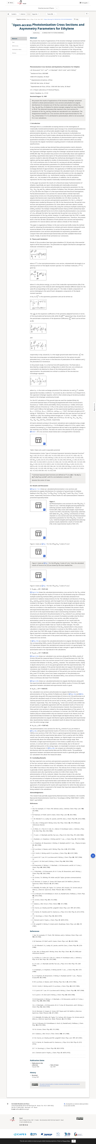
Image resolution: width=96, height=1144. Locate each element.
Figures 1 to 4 (36, 489)
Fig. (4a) (34, 731)
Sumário (14, 14)
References (15, 46)
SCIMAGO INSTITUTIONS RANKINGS (53, 33)
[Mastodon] (21, 1125)
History (14, 53)
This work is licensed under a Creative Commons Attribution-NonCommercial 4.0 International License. (60, 1084)
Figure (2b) (35, 681)
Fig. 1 (45, 544)
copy (76, 19)
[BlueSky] (20, 1125)
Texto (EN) (50, 14)
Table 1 (34, 432)
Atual (28, 14)
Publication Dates (16, 49)
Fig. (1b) (35, 641)
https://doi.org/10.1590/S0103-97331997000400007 (58, 19)
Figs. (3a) (73, 694)
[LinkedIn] (23, 1125)
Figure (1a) (35, 592)
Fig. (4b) (52, 748)
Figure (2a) (35, 656)
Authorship (36, 33)
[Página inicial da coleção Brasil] (12, 1121)
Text (13, 42)
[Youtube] (27, 1125)
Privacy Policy (66, 1141)
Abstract (14, 38)
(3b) (82, 694)
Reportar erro (94, 407)
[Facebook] (25, 1125)
